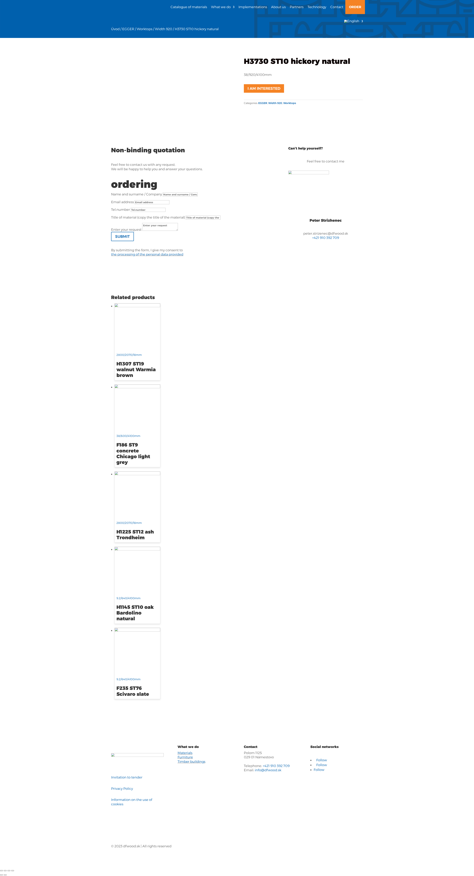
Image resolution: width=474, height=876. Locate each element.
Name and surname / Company (136, 194)
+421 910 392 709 (325, 238)
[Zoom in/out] (12, 870)
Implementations (252, 7)
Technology (317, 7)
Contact (336, 7)
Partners (296, 7)
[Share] (5, 870)
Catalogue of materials (189, 7)
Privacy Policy (122, 789)
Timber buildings (191, 762)
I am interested (264, 88)
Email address (122, 202)
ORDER (355, 7)
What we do (221, 7)
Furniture (185, 757)
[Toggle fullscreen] (8, 870)
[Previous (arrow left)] (1, 874)
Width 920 (163, 29)
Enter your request (126, 230)
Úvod (115, 29)
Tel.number (120, 210)
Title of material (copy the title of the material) (148, 217)
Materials (185, 753)
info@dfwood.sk (268, 770)
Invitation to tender (126, 777)
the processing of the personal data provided (147, 254)
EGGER (128, 29)
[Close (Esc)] (1, 870)
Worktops (144, 29)
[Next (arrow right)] (5, 874)
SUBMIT (122, 236)
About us (278, 7)
